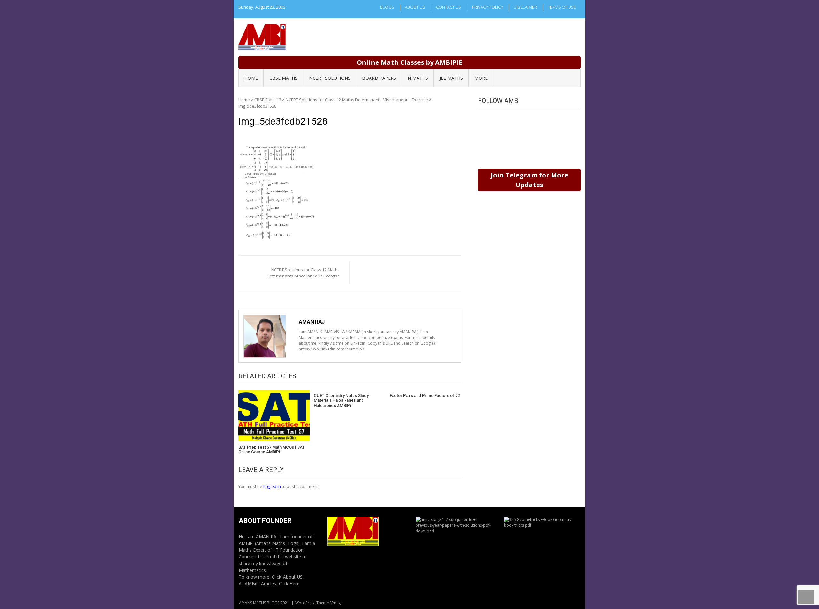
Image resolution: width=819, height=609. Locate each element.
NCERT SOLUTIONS (330, 78)
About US (293, 577)
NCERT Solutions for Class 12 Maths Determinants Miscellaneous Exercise (357, 100)
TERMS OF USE (562, 7)
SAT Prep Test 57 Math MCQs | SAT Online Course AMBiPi (271, 450)
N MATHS (418, 78)
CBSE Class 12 (267, 100)
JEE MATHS (451, 78)
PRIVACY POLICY (487, 7)
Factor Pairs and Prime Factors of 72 (425, 395)
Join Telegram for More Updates (529, 180)
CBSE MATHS (283, 78)
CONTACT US (448, 7)
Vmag (335, 602)
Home (244, 100)
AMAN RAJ (312, 322)
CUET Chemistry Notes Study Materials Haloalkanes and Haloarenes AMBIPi (341, 400)
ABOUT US (415, 7)
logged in (272, 486)
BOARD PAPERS (379, 78)
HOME (251, 78)
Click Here (289, 583)
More (481, 78)
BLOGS (387, 7)
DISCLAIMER (525, 7)
